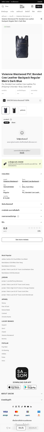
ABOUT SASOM (7, 393)
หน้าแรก (4, 16)
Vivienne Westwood (23, 16)
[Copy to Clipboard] (20, 187)
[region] (22, 46)
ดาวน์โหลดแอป (14, 2)
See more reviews (22, 240)
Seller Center (6, 2)
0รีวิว (39, 231)
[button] (3, 6)
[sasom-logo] (22, 6)
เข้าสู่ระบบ (38, 6)
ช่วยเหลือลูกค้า (6, 400)
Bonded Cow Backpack (30, 181)
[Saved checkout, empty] (32, 6)
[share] (41, 19)
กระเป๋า (11, 16)
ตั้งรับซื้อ (22, 153)
